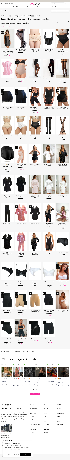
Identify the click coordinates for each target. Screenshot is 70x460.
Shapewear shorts (35, 338)
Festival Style (54, 6)
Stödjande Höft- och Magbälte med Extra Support (35, 50)
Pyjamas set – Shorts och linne (21, 165)
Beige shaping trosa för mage (7, 136)
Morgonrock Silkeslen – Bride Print (49, 196)
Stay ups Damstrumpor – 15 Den (49, 136)
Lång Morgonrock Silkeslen (49, 224)
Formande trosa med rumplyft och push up (7, 167)
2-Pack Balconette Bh (62, 282)
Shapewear (30, 6)
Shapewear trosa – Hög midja (63, 311)
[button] (68, 4)
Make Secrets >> (7, 27)
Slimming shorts (48, 338)
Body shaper (49, 252)
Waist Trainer (38, 6)
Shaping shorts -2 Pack (7, 310)
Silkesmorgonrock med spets (21, 196)
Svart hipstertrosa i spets (62, 252)
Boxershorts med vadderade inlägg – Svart (49, 108)
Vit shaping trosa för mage (21, 136)
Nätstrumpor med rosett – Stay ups (62, 136)
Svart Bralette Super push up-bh (21, 282)
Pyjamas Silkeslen (7, 223)
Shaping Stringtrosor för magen (63, 52)
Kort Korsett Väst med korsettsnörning (49, 50)
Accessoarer (46, 6)
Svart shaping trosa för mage (35, 136)
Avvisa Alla (16, 454)
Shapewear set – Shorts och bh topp (35, 108)
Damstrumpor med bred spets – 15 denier (21, 50)
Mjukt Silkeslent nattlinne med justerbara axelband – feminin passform (7, 53)
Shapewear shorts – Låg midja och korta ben (35, 311)
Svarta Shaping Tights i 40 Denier (48, 79)
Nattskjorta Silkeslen (21, 223)
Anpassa (8, 454)
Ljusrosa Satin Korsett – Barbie (7, 79)
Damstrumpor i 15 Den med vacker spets (62, 79)
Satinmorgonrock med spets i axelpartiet (62, 165)
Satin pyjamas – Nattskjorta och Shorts (63, 224)
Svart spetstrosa (7, 282)
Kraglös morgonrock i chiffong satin (7, 196)
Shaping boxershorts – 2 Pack (21, 108)
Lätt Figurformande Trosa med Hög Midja (21, 79)
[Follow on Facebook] (2, 457)
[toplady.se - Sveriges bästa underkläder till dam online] (35, 4)
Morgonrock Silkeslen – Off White (49, 165)
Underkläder (16, 6)
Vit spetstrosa (35, 282)
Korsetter (23, 6)
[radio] (7, 49)
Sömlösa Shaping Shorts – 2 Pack (7, 108)
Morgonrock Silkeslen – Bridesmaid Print (35, 196)
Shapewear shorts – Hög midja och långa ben (21, 339)
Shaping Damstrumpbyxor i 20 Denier (35, 79)
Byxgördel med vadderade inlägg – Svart (62, 108)
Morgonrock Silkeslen (62, 195)
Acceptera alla (26, 454)
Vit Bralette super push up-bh (49, 282)
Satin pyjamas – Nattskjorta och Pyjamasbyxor (21, 253)
